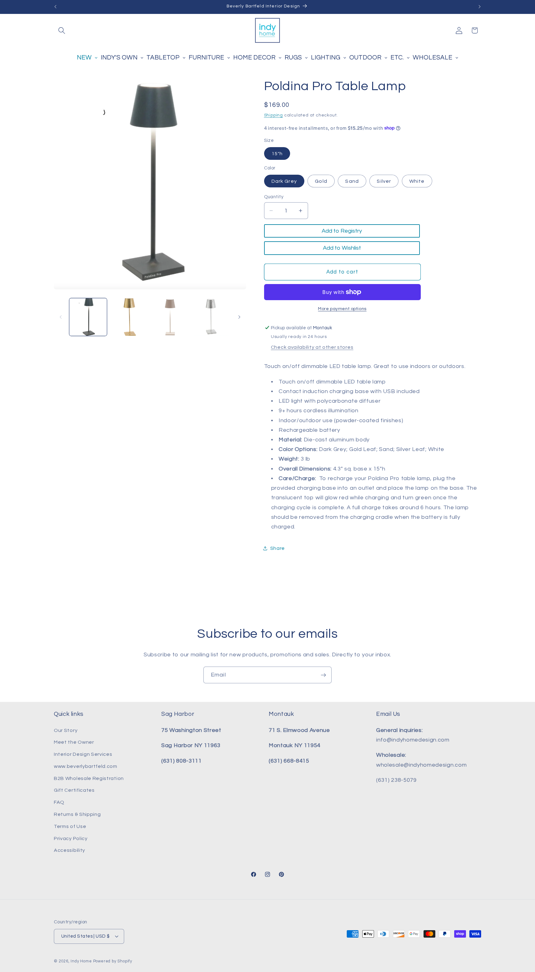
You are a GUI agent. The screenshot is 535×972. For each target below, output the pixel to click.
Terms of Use (70, 826)
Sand (352, 180)
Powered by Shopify (113, 961)
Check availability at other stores (312, 347)
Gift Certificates (74, 790)
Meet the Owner (74, 742)
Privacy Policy (71, 838)
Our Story (65, 730)
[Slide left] (60, 317)
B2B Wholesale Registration (89, 778)
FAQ (59, 802)
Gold (321, 180)
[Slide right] (239, 317)
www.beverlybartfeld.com (85, 766)
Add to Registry (342, 231)
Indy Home (81, 961)
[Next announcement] (479, 7)
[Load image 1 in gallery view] (88, 317)
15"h (277, 153)
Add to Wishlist (342, 248)
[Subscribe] (323, 675)
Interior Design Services (83, 754)
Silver (384, 180)
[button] (62, 30)
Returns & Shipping (77, 814)
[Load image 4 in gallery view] (211, 317)
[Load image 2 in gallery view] (129, 317)
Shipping (273, 115)
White (417, 180)
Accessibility (69, 850)
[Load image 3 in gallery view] (170, 317)
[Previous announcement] (55, 7)
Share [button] (277, 547)
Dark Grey (284, 180)
